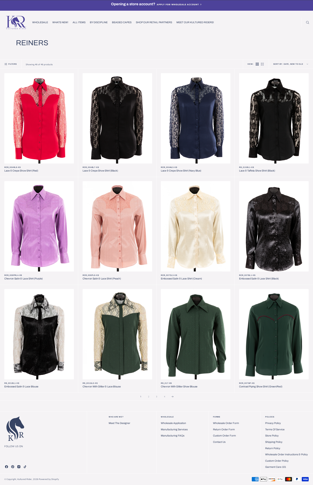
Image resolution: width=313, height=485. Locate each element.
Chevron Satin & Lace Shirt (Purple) (23, 278)
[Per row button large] (257, 64)
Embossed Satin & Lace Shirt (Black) (259, 278)
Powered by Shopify (49, 479)
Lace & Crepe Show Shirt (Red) (21, 170)
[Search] (307, 22)
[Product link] (39, 118)
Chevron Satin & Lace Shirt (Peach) (102, 278)
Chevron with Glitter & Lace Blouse (102, 386)
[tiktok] (25, 467)
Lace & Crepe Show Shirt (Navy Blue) (181, 170)
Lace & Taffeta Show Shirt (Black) (257, 170)
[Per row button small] (262, 64)
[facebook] (6, 467)
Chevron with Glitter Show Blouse (179, 386)
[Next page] (172, 396)
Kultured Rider (24, 479)
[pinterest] (13, 467)
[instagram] (19, 467)
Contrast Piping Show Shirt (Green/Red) (260, 386)
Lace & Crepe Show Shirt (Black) (100, 170)
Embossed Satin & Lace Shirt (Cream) (181, 278)
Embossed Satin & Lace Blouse (21, 386)
